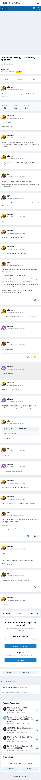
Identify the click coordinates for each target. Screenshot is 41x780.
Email (12, 768)
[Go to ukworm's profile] (4, 88)
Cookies (25, 777)
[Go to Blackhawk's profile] (5, 709)
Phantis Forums (11, 2)
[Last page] (38, 79)
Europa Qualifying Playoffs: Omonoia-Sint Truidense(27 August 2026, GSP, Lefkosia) (20, 719)
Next (34, 79)
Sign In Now (20, 660)
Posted (16, 89)
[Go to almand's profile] (4, 327)
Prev (7, 79)
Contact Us (16, 777)
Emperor (6, 69)
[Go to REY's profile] (4, 175)
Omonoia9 (10, 723)
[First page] (2, 79)
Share (10, 672)
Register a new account (20, 646)
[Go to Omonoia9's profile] (5, 718)
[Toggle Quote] (5, 429)
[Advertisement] (20, 32)
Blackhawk (11, 712)
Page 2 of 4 (20, 79)
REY (25, 429)
